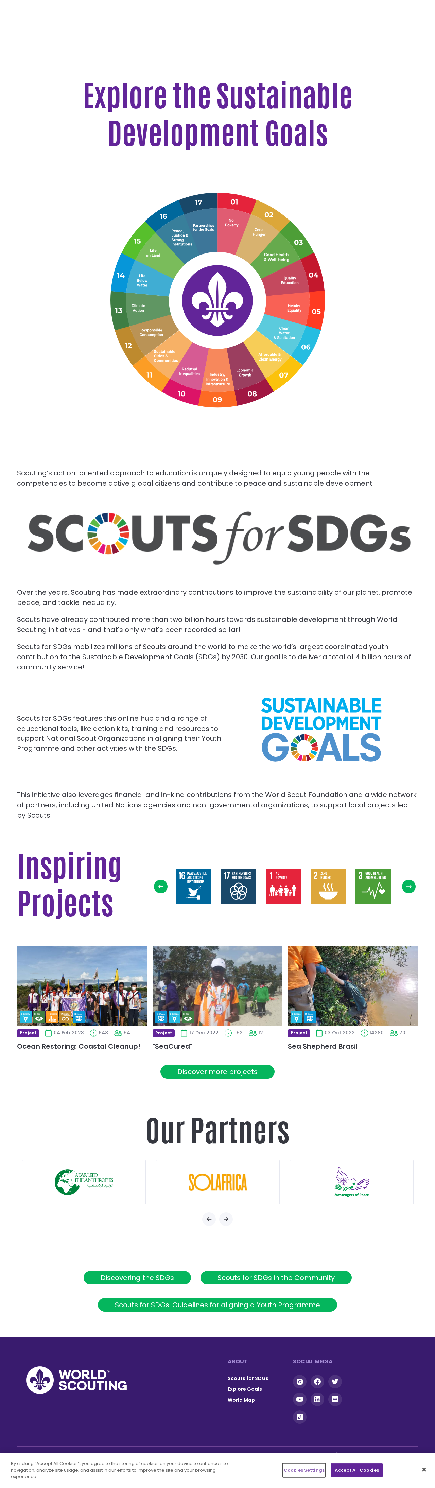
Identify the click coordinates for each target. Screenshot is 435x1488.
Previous (161, 886)
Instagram (300, 1381)
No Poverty (232, 221)
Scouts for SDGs (248, 1378)
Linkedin (317, 1399)
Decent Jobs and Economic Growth (247, 375)
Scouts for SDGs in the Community (276, 1277)
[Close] (424, 1469)
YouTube (300, 1399)
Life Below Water (141, 278)
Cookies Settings (304, 1470)
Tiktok (300, 1417)
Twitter (335, 1381)
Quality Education (294, 280)
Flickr (335, 1399)
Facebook (317, 1381)
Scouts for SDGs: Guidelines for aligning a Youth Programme (217, 1305)
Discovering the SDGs (137, 1277)
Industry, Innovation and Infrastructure (218, 379)
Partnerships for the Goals (204, 221)
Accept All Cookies (357, 1470)
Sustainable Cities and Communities (164, 359)
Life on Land (153, 253)
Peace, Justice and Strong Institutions (175, 233)
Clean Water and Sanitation (288, 335)
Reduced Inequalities (189, 375)
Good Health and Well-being (282, 253)
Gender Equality (295, 309)
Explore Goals (245, 1389)
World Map (241, 1400)
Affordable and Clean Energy (271, 359)
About (238, 1361)
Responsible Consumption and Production (146, 335)
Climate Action (139, 308)
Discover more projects (217, 1071)
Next (409, 886)
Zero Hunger (260, 233)
